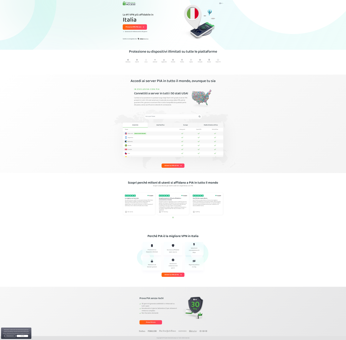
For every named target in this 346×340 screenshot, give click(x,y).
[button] (173, 217)
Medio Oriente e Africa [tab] (211, 125)
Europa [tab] (185, 125)
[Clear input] (199, 116)
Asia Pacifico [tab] (160, 125)
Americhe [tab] (135, 125)
